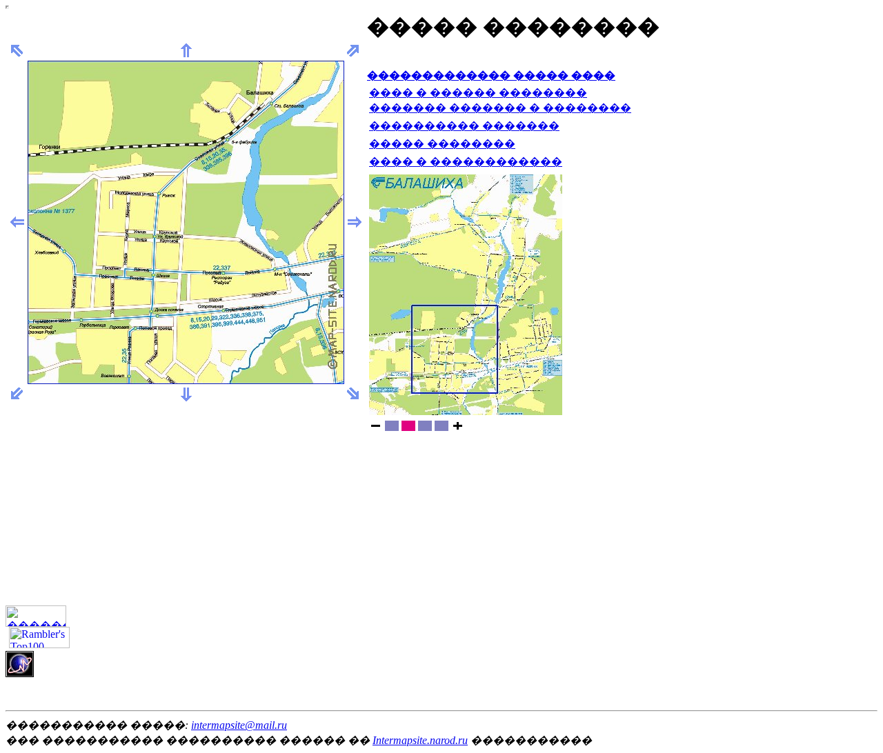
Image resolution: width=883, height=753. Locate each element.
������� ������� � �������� (500, 108)
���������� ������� (464, 126)
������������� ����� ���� (491, 75)
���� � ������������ (465, 162)
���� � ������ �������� (478, 93)
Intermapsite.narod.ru (420, 740)
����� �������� (442, 144)
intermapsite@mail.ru (239, 725)
